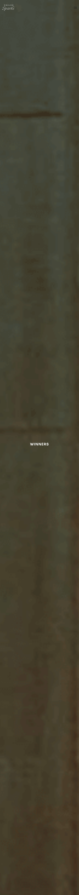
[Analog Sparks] (8, 8)
